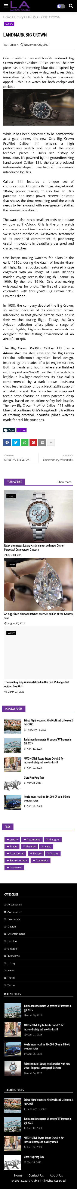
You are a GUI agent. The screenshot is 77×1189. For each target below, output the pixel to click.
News (47, 846)
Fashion (31, 846)
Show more (64, 482)
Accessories (17, 853)
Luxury (19, 17)
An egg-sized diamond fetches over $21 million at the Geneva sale (38, 616)
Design (37, 853)
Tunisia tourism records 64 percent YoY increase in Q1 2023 (47, 741)
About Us (56, 1175)
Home (7, 17)
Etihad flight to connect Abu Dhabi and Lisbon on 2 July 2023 (48, 722)
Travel (13, 846)
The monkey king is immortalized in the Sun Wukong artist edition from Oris (36, 684)
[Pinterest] (33, 442)
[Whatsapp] (24, 442)
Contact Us (36, 1175)
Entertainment (18, 860)
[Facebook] (7, 442)
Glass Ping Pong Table (34, 777)
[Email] (42, 442)
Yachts (54, 853)
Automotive (33, 839)
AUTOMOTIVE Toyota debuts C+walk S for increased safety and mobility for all (44, 760)
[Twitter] (16, 442)
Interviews (16, 867)
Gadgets (54, 839)
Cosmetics (42, 860)
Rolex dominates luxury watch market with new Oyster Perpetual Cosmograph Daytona (34, 548)
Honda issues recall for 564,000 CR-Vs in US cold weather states (47, 798)
